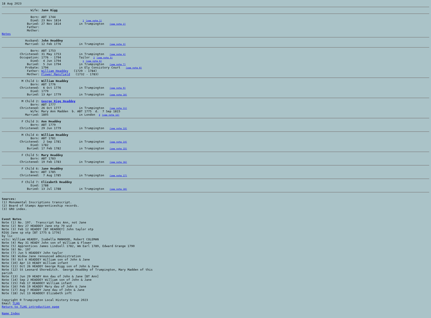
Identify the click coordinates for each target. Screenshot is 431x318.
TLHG (16, 303)
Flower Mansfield (55, 74)
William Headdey (54, 71)
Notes (6, 33)
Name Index (11, 313)
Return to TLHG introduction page (30, 306)
